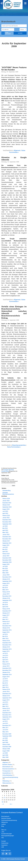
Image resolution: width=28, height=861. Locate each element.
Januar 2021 (5, 556)
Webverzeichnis (6, 783)
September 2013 (7, 698)
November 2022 (6, 522)
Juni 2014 (5, 681)
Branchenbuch (6, 766)
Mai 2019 (5, 587)
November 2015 (6, 645)
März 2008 (5, 757)
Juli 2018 (5, 602)
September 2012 (7, 717)
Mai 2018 (5, 604)
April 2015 (5, 659)
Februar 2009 (6, 744)
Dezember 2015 (6, 643)
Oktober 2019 (6, 579)
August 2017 (5, 615)
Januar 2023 (5, 517)
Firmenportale (6, 771)
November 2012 (6, 715)
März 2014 (5, 687)
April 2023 (5, 513)
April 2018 (5, 606)
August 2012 (5, 719)
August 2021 (5, 545)
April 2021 (5, 551)
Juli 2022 (5, 526)
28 (2, 802)
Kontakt (3, 841)
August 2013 (5, 700)
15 (4, 797)
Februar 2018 (6, 609)
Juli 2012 (5, 721)
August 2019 (5, 583)
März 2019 (5, 589)
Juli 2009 (5, 738)
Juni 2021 (5, 547)
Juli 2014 (5, 679)
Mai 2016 (5, 636)
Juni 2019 (5, 585)
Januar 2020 (5, 575)
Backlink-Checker (6, 818)
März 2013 (5, 706)
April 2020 (5, 570)
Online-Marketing (7, 775)
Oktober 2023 (6, 505)
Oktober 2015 (6, 647)
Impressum (4, 845)
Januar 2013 (5, 710)
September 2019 (7, 581)
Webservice (4, 822)
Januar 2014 (5, 691)
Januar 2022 (5, 534)
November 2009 (6, 734)
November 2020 (6, 560)
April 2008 (5, 755)
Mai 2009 (5, 740)
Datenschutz (4, 843)
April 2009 (5, 742)
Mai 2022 (5, 528)
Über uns (3, 830)
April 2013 (5, 704)
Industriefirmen (6, 773)
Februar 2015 (6, 664)
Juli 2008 (5, 753)
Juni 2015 (5, 655)
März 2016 (5, 638)
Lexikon (3, 824)
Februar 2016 (6, 640)
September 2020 (7, 562)
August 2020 (5, 564)
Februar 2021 (6, 553)
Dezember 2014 (6, 668)
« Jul (3, 804)
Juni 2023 (5, 511)
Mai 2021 (5, 549)
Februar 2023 (6, 515)
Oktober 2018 (6, 598)
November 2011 (6, 725)
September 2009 (7, 736)
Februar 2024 (6, 498)
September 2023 (7, 507)
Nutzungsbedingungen (7, 835)
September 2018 (7, 600)
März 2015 (5, 662)
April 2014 (5, 685)
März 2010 (5, 732)
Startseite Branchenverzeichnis (8, 493)
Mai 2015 (5, 657)
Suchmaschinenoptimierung (10, 777)
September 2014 (7, 674)
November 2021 (6, 539)
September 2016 (7, 630)
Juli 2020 (5, 566)
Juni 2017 (5, 617)
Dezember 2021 (6, 536)
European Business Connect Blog (7, 470)
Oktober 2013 (6, 696)
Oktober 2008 (6, 749)
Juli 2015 (5, 653)
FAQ (2, 837)
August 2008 (5, 751)
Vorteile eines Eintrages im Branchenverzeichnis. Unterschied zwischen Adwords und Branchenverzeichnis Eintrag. (14, 312)
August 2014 (5, 676)
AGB (2, 847)
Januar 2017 (5, 623)
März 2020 (5, 573)
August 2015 (5, 651)
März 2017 (5, 619)
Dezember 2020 (6, 558)
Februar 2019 (6, 592)
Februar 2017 (6, 621)
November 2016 (6, 626)
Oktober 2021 (6, 541)
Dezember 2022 (6, 520)
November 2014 (6, 670)
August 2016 (5, 632)
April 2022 (5, 530)
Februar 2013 (6, 708)
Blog (2, 826)
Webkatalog (5, 781)
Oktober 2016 (6, 628)
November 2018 (6, 596)
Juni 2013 (5, 702)
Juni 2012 (5, 723)
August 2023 (5, 509)
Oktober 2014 (6, 672)
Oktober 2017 (6, 613)
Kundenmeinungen (6, 833)
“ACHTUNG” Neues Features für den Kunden (14, 68)
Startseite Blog (6, 490)
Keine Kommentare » (17, 151)
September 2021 (7, 543)
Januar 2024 (5, 500)
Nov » (11, 804)
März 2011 (5, 727)
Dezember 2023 (6, 503)
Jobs (2, 831)
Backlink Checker (7, 764)
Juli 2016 (5, 634)
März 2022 (5, 532)
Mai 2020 (5, 568)
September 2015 (7, 649)
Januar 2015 (5, 666)
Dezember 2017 (6, 611)
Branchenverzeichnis (19, 445)
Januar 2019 (5, 594)
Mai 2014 (5, 683)
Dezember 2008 (6, 746)
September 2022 (7, 524)
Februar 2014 (6, 689)
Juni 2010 (5, 729)
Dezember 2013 (6, 693)
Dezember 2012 (6, 712)
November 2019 (6, 577)
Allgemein (17, 150)
